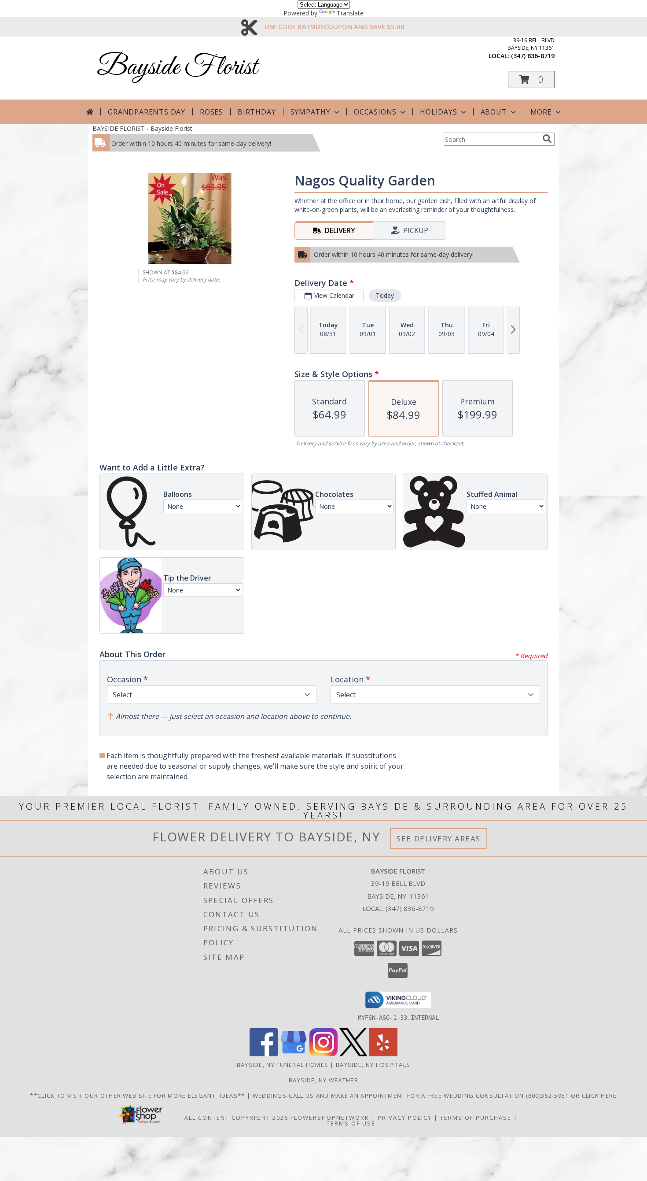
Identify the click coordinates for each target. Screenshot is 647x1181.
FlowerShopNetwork (329, 1118)
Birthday (257, 112)
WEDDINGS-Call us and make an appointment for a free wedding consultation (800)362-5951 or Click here (435, 1096)
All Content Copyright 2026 (236, 1118)
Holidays (438, 112)
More (541, 112)
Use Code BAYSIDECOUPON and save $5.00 (334, 26)
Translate (350, 13)
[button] (531, 79)
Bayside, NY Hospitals (373, 1065)
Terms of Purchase (475, 1118)
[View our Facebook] (264, 1054)
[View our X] (353, 1054)
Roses (211, 112)
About (494, 112)
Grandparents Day (146, 112)
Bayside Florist (177, 67)
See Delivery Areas (439, 838)
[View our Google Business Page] (293, 1054)
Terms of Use (351, 1123)
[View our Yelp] (383, 1054)
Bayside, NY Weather (323, 1080)
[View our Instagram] (323, 1054)
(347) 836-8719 (533, 56)
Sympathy (310, 112)
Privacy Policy (405, 1118)
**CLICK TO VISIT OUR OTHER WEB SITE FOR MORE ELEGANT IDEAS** (138, 1096)
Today (385, 295)
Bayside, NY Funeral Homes (283, 1065)
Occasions (375, 112)
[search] (547, 139)
